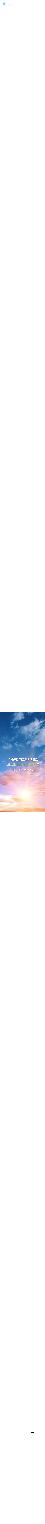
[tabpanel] (22, 762)
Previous (26, 1431)
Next (29, 1431)
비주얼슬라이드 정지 (32, 1431)
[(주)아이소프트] (7, 4)
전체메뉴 (42, 4)
